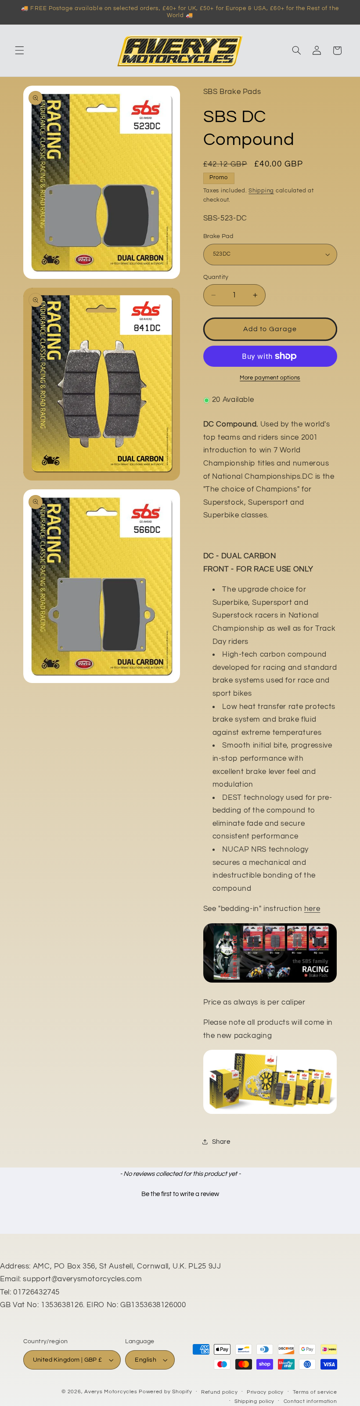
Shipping (261, 191)
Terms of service (315, 1392)
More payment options (270, 378)
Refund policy (219, 1392)
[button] (19, 50)
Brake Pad (218, 236)
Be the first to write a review (180, 1194)
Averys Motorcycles (110, 1391)
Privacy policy (265, 1392)
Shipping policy (254, 1401)
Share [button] (221, 1142)
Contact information (310, 1401)
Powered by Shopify (165, 1391)
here (312, 909)
